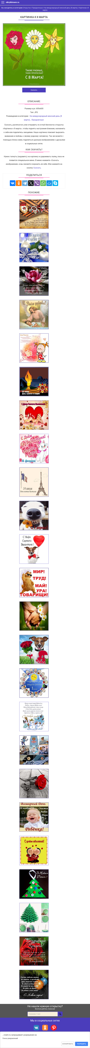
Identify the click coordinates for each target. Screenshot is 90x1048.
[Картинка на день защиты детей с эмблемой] (34, 683)
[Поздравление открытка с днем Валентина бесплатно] (34, 449)
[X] (31, 183)
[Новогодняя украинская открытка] (34, 884)
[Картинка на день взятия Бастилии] (34, 482)
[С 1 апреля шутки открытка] (34, 516)
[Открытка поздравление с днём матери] (34, 281)
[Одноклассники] (19, 183)
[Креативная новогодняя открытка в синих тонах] (34, 248)
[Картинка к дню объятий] (34, 851)
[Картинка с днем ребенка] (34, 315)
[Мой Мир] (49, 183)
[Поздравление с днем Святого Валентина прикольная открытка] (34, 549)
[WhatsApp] (43, 183)
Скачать (34, 90)
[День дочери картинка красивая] (34, 784)
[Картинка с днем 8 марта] (34, 650)
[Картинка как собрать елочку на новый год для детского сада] (34, 918)
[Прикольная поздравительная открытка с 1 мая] (34, 583)
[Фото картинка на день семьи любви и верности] (34, 616)
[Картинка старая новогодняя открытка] (34, 717)
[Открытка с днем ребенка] (34, 817)
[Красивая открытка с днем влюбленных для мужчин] (34, 415)
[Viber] (37, 183)
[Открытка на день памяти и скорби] (34, 382)
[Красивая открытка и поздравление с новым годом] (34, 985)
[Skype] (55, 183)
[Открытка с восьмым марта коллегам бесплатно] (34, 951)
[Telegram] (25, 183)
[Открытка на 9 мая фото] (34, 214)
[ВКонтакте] (12, 183)
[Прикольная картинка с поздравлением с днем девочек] (34, 348)
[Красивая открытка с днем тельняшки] (34, 750)
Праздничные (38, 120)
